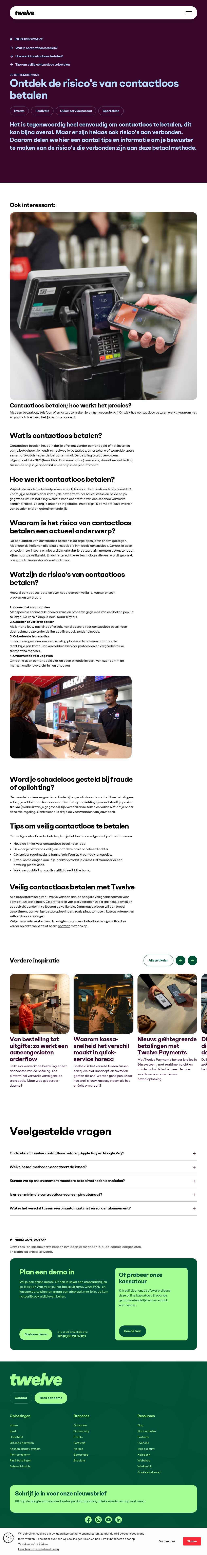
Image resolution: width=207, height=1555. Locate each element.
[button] (189, 12)
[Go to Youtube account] (108, 1519)
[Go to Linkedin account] (118, 1519)
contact (64, 926)
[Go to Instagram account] (98, 1519)
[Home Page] (24, 12)
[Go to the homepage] (36, 1379)
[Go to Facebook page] (88, 1519)
